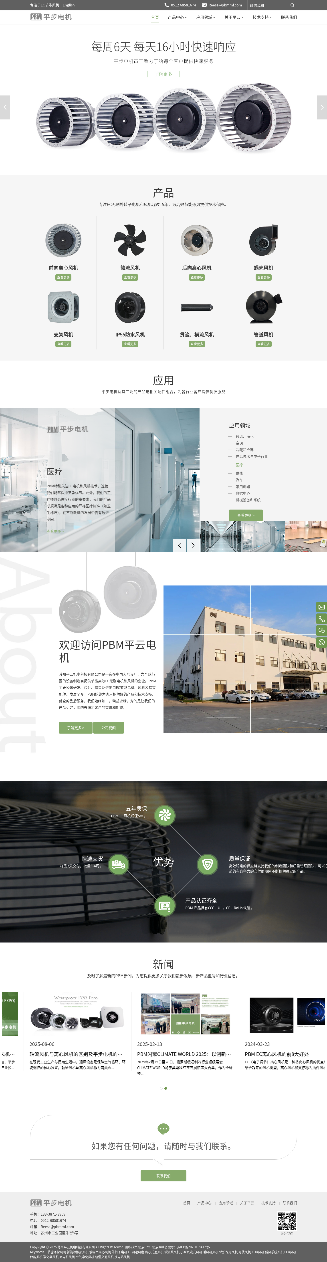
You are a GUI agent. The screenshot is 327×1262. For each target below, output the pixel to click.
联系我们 (163, 1176)
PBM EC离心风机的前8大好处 (255, 1054)
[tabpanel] (163, 99)
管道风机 (263, 334)
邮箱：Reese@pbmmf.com (52, 1226)
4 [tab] (189, 171)
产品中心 (204, 1203)
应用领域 (226, 1203)
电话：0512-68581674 (48, 1220)
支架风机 (63, 334)
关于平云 (247, 1203)
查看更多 (63, 277)
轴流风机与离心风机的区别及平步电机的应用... (56, 1054)
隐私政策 (131, 1247)
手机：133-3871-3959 (47, 1214)
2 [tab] (142, 171)
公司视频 (108, 728)
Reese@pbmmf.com (225, 5)
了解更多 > (75, 728)
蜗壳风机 (263, 267)
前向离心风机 (63, 267)
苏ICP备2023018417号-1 (194, 1247)
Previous (5, 107)
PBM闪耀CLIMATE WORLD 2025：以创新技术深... (163, 1054)
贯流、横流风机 (197, 334)
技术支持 (268, 1203)
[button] (179, 545)
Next (322, 107)
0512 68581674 (183, 5)
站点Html (144, 1247)
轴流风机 (257, 5)
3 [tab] (155, 171)
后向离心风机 (197, 267)
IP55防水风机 (130, 334)
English (69, 5)
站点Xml (158, 1247)
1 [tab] (129, 171)
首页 (186, 1203)
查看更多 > (57, 531)
